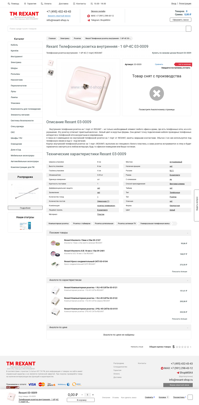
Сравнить (149, 397)
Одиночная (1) (103, 201)
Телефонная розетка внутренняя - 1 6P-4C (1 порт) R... (39, 400)
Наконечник (17, 80)
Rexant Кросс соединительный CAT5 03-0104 (86, 261)
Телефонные (175, 193)
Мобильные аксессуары (22, 155)
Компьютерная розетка (59, 224)
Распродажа (118, 363)
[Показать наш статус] (25, 225)
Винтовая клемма (177, 184)
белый (172, 210)
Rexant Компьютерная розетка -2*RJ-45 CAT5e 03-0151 (91, 309)
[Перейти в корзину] (172, 13)
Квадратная (175, 206)
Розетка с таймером (81, 224)
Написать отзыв (137, 347)
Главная (52, 38)
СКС (13, 132)
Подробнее (25, 208)
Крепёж (14, 51)
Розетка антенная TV (127, 224)
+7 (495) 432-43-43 (58, 11)
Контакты (81, 3)
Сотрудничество (120, 367)
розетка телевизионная (107, 206)
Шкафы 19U (16, 138)
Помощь (15, 3)
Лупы (13, 91)
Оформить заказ (181, 20)
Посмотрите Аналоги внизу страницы (157, 109)
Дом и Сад (16, 150)
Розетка (173, 197)
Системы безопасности (22, 120)
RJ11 (172, 171)
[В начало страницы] (190, 397)
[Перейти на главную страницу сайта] (24, 16)
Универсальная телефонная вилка (155, 224)
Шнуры (14, 68)
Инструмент (17, 56)
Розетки (77, 38)
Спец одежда (17, 126)
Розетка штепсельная (104, 224)
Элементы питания (20, 115)
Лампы (14, 97)
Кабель (14, 45)
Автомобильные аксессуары (25, 161)
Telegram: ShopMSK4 (100, 20)
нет (98, 188)
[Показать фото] (50, 63)
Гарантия (31, 3)
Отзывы (115, 398)
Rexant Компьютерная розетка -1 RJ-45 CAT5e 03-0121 (90, 287)
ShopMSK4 (186, 372)
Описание (106, 398)
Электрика (16, 62)
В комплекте (102, 210)
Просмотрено (179, 397)
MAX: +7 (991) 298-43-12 (102, 16)
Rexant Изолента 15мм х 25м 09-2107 (82, 240)
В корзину (81, 400)
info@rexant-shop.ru (181, 379)
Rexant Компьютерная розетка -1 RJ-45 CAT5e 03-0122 (90, 298)
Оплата (47, 3)
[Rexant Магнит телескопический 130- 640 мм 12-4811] (25, 193)
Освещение (16, 144)
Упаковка (15, 103)
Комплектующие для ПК (23, 167)
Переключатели (19, 85)
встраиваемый (176, 162)
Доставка (63, 3)
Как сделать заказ (128, 398)
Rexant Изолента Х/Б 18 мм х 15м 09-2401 (84, 251)
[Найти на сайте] (188, 29)
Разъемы (15, 74)
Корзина (162, 397)
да (171, 179)
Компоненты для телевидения (26, 109)
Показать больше (179, 272)
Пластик (100, 214)
